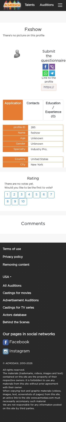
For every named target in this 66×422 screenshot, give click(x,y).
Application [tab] (13, 103)
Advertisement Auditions (21, 300)
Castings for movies (17, 293)
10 (23, 201)
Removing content (16, 264)
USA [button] (6, 277)
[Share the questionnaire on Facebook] (45, 67)
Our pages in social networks (29, 334)
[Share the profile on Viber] (52, 67)
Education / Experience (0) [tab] (53, 110)
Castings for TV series (18, 307)
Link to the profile (49, 80)
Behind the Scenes (16, 322)
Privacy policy (13, 257)
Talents (30, 5)
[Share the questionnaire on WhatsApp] (45, 73)
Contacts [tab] (33, 103)
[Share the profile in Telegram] (52, 73)
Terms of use (12, 249)
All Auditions (12, 285)
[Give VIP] (17, 53)
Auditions (47, 5)
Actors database (14, 315)
